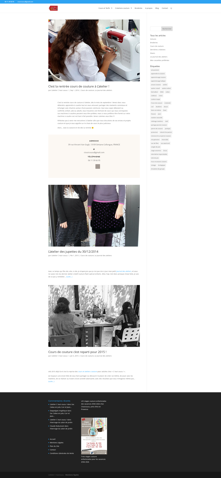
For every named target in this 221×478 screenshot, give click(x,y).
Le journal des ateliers (103, 90)
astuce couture (156, 85)
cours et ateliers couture (87, 371)
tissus (165, 150)
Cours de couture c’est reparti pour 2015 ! (77, 352)
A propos (148, 8)
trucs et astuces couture (159, 162)
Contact (165, 8)
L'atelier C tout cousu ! (59, 90)
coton (160, 96)
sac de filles (155, 143)
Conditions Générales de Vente (62, 453)
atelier (165, 85)
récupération (155, 140)
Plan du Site (54, 446)
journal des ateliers (123, 271)
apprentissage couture (158, 77)
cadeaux (154, 96)
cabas (168, 92)
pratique (167, 128)
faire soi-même (156, 110)
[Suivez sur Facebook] (92, 166)
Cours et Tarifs (104, 8)
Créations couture (122, 8)
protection (154, 132)
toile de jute (155, 158)
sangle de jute (155, 147)
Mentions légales (72, 475)
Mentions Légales (56, 442)
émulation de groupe (157, 169)
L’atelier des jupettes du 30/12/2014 (73, 251)
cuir (152, 107)
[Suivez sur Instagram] (97, 166)
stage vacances (156, 150)
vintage (153, 165)
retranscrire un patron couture (161, 136)
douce (166, 107)
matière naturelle (156, 118)
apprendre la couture (158, 74)
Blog (157, 8)
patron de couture (157, 128)
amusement (155, 70)
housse (153, 114)
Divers (152, 53)
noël (166, 121)
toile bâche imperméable (159, 154)
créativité (167, 103)
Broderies (138, 8)
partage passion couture (159, 125)
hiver (164, 110)
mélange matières (157, 121)
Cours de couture (87, 90)
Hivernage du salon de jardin (61, 422)
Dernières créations (157, 50)
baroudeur (154, 92)
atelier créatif (155, 88)
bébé (161, 92)
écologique (161, 165)
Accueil (52, 439)
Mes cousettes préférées (159, 60)
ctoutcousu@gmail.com (94, 152)
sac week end (165, 143)
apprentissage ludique (158, 81)
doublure (159, 107)
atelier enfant (166, 88)
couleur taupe (155, 99)
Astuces (153, 39)
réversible (165, 140)
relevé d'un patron (166, 132)
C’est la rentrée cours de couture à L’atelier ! (78, 86)
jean (159, 114)
